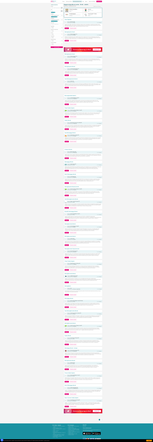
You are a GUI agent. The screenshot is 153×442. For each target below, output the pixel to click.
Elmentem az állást (73, 28)
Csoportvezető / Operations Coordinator (59, 426)
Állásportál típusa (53, 39)
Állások (63, 1)
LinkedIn (96, 436)
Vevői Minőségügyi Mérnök (70, 132)
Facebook (99, 436)
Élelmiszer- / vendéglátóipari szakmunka (74, 431)
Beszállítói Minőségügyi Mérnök (71, 211)
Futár (55, 437)
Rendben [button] (149, 440)
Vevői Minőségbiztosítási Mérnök (71, 199)
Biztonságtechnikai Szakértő (70, 95)
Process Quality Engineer (70, 372)
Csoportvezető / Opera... (92, 13)
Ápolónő (89, 9)
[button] (2, 440)
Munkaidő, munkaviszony (54, 29)
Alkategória (52, 18)
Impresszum (84, 426)
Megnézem (66, 28)
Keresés (52, 6)
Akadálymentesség (91, 436)
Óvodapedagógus (72, 13)
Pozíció (52, 32)
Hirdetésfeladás (99, 1)
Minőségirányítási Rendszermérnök (72, 186)
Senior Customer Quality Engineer (71, 397)
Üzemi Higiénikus (68, 19)
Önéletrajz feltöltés (69, 1)
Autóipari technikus (71, 434)
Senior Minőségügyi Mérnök (70, 174)
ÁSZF (87, 436)
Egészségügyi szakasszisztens (59, 433)
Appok (86, 1)
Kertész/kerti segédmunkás (58, 434)
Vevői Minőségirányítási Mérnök (71, 78)
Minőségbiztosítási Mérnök (70, 223)
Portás (56, 430)
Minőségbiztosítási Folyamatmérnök (72, 248)
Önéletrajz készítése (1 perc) (77, 1)
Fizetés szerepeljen (53, 42)
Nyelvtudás (52, 22)
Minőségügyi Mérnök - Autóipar (71, 348)
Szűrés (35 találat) (56, 47)
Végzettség (52, 26)
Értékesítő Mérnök (68, 149)
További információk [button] (46, 440)
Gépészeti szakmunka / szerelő (72, 433)
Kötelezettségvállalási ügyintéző (59, 429)
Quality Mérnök (68, 120)
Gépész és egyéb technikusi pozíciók (73, 426)
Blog (83, 1)
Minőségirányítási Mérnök (70, 66)
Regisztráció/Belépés (92, 1)
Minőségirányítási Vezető (70, 31)
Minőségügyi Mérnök (69, 161)
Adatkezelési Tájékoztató (84, 437)
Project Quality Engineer (70, 107)
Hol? (51, 9)
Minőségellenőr (68, 286)
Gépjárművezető (70, 432)
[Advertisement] (57, 54)
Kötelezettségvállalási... (73, 9)
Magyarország (52, 12)
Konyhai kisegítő (57, 436)
